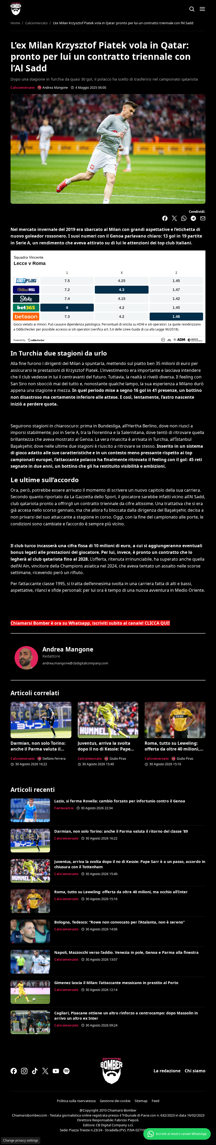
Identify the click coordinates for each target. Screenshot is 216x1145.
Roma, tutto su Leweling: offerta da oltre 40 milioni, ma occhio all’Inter (172, 749)
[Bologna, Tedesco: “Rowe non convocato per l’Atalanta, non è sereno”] (30, 931)
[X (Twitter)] (45, 1071)
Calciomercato (23, 87)
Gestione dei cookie (115, 1100)
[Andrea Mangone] (26, 658)
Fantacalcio (64, 808)
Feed (155, 1100)
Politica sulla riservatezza (76, 1100)
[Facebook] (14, 1071)
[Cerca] (192, 9)
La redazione (167, 1071)
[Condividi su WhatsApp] (183, 218)
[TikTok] (35, 1071)
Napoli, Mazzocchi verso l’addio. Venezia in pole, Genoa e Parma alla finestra (126, 952)
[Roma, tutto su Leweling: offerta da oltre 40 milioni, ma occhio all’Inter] (175, 720)
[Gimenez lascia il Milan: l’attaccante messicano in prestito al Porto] (30, 992)
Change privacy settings (20, 1140)
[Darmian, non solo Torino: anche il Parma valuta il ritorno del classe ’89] (41, 720)
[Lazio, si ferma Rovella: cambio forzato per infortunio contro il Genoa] (30, 810)
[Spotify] (66, 1071)
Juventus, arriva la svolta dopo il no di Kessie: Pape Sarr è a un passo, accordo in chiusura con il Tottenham (108, 752)
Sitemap (141, 1100)
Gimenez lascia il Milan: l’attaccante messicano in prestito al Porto (116, 982)
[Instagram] (24, 1071)
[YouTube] (56, 1071)
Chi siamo (195, 1071)
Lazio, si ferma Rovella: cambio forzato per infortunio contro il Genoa (119, 800)
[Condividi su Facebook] (165, 218)
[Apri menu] (202, 9)
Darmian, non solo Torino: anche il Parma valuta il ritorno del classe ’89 (38, 749)
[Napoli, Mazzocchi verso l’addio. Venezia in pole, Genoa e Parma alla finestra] (30, 962)
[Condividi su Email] (202, 218)
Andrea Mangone (67, 649)
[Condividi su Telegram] (193, 218)
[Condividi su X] (174, 218)
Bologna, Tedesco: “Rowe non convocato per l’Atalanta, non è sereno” (119, 922)
